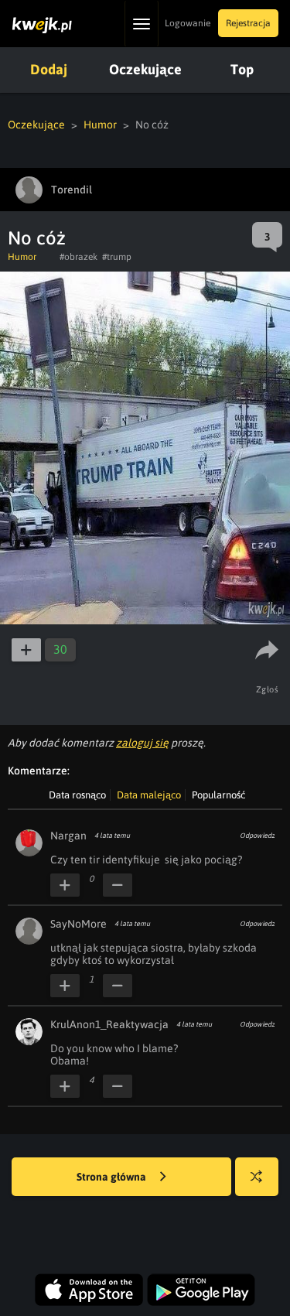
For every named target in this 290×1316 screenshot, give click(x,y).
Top (242, 69)
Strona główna (112, 1177)
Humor (100, 124)
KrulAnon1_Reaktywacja (109, 1024)
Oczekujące (145, 69)
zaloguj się (142, 743)
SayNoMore (78, 924)
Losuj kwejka (256, 1176)
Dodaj (48, 69)
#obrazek (78, 256)
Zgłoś (267, 689)
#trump (116, 256)
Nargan (68, 835)
